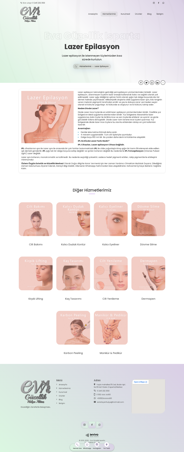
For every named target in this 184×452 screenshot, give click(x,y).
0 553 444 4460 (104, 394)
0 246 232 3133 (103, 391)
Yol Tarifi (106, 448)
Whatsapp (87, 448)
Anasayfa (62, 384)
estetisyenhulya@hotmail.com (110, 402)
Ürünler (61, 396)
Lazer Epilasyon (102, 66)
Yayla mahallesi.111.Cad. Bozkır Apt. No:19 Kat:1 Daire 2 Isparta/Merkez (110, 385)
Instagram (97, 448)
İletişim (61, 403)
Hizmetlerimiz (85, 66)
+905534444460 (104, 398)
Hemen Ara (77, 448)
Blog (60, 399)
